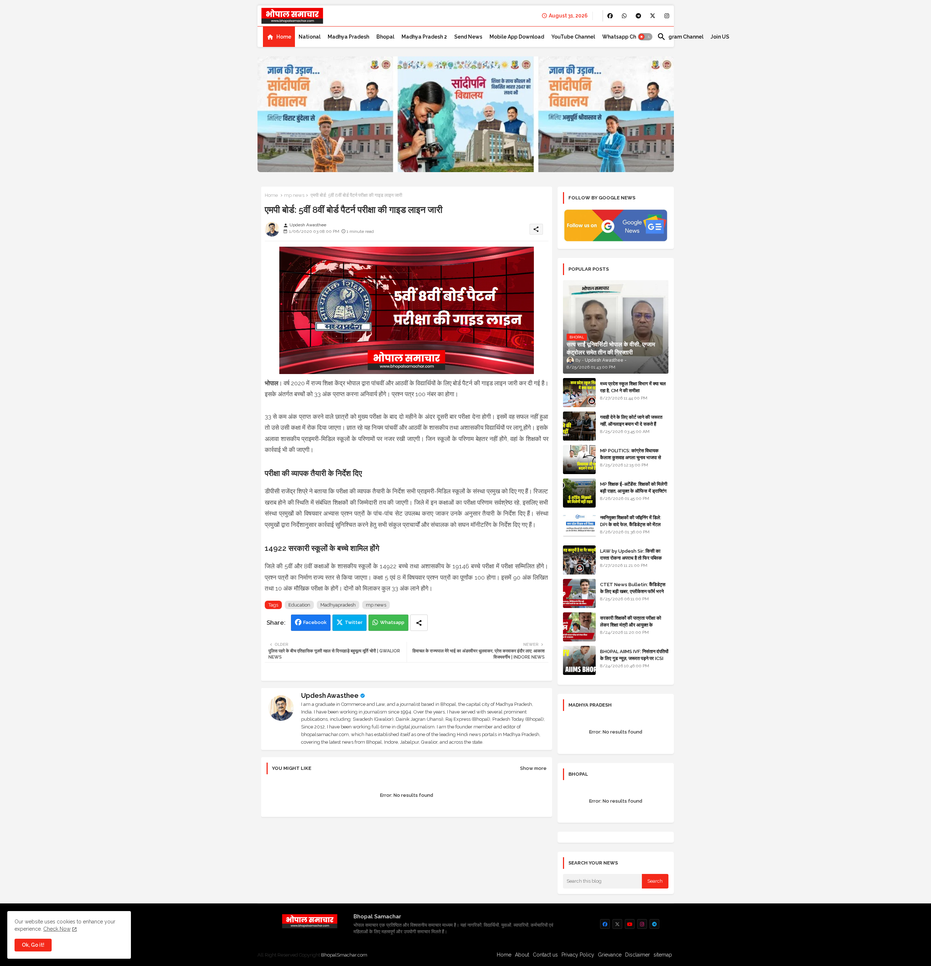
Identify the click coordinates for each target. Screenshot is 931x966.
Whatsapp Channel (626, 37)
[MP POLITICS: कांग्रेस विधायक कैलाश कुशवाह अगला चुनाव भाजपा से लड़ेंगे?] (579, 459)
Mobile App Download (517, 37)
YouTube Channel (573, 37)
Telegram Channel (680, 37)
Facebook (315, 622)
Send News (468, 37)
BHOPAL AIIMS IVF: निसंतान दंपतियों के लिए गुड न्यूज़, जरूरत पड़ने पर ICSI (634, 655)
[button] (645, 36)
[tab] (279, 37)
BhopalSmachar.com (344, 955)
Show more (533, 768)
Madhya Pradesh (348, 37)
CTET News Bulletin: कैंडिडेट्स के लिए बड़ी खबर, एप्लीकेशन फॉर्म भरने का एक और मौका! (633, 591)
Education (299, 605)
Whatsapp (392, 622)
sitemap (663, 955)
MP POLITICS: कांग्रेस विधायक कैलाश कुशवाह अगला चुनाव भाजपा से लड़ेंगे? (630, 457)
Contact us (545, 955)
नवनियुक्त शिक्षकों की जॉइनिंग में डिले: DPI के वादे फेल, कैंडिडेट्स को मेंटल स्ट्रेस (630, 524)
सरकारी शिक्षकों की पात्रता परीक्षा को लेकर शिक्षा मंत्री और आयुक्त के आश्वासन (630, 624)
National (309, 37)
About (522, 955)
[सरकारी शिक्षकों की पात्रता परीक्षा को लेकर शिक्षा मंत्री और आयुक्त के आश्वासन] (579, 626)
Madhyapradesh (338, 605)
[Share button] (419, 623)
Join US (720, 37)
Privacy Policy (578, 955)
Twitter (354, 622)
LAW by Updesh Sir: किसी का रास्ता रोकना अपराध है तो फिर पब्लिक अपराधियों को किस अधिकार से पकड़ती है (634, 557)
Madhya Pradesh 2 (424, 37)
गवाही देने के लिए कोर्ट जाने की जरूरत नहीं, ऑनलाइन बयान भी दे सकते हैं (631, 420)
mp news (294, 195)
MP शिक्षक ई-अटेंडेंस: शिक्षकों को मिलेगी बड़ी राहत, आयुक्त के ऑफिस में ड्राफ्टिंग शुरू (633, 490)
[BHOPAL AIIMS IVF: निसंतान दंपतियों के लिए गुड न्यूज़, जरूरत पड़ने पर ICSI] (579, 660)
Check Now (57, 929)
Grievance (610, 955)
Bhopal (385, 37)
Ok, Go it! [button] (33, 945)
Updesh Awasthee (330, 695)
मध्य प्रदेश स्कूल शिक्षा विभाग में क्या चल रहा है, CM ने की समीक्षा (633, 387)
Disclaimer (637, 955)
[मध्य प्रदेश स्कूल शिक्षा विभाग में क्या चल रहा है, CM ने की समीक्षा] (579, 392)
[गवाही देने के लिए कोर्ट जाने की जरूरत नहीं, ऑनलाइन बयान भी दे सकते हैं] (579, 426)
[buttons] (610, 15)
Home (283, 37)
